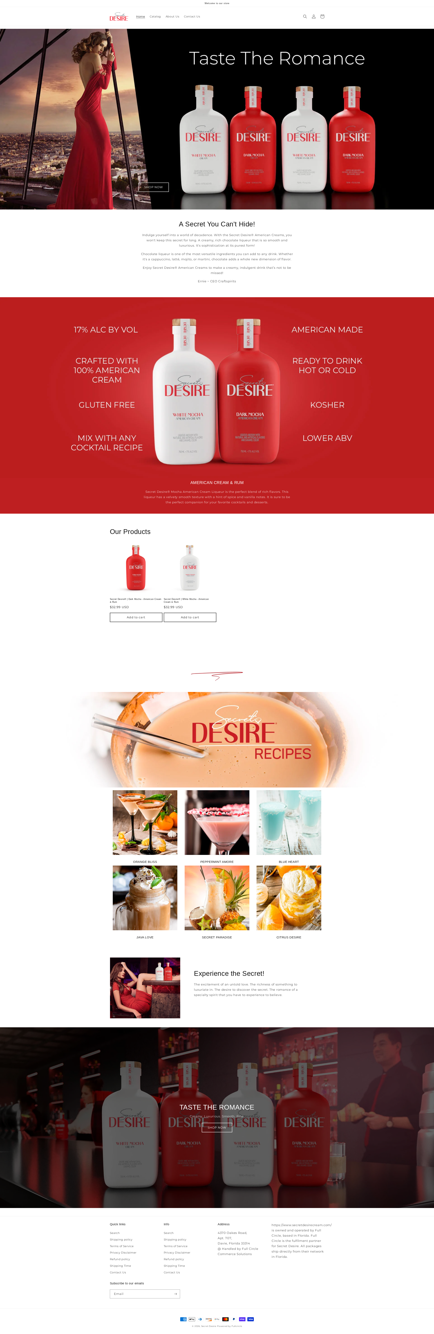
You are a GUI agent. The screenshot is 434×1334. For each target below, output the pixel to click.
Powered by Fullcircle (229, 1326)
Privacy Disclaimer (123, 1252)
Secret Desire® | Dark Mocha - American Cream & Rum (135, 600)
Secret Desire (208, 1326)
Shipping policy (121, 1239)
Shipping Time (120, 1265)
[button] (305, 16)
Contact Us (118, 1272)
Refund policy (120, 1259)
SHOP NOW (153, 187)
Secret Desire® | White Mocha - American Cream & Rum (186, 600)
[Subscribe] (175, 1294)
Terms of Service (122, 1246)
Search (115, 1233)
